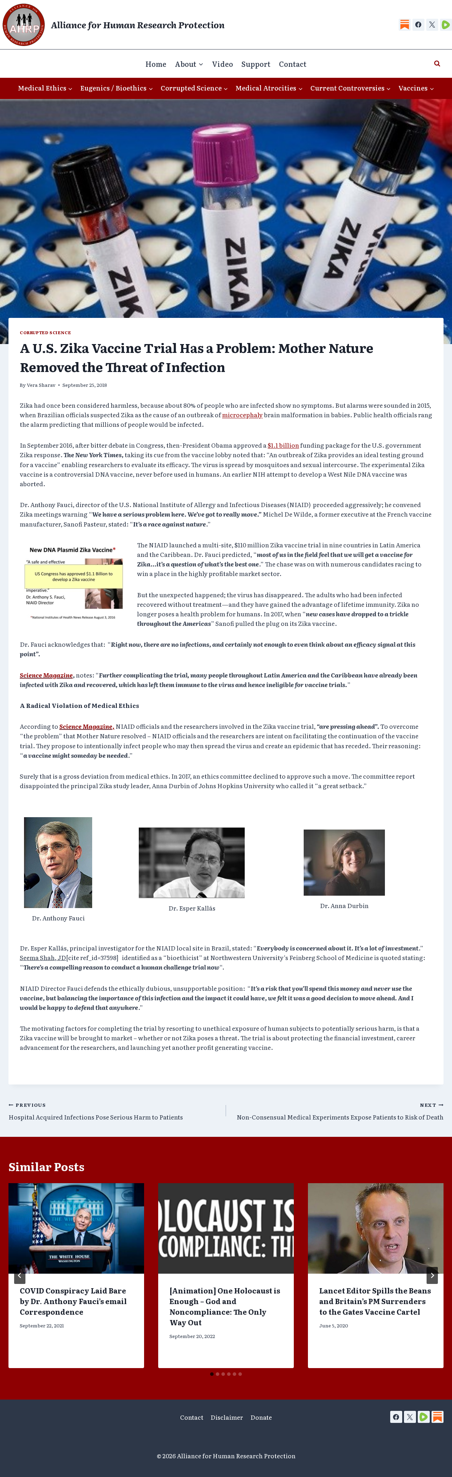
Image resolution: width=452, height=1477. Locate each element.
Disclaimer (226, 1417)
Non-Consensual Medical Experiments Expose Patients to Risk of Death (340, 1111)
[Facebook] (418, 25)
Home (155, 63)
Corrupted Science (45, 332)
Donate (261, 1417)
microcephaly (242, 414)
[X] (432, 25)
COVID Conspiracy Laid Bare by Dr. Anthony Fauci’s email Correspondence (73, 1301)
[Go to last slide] (19, 1275)
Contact (293, 63)
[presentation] (76, 1228)
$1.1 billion (283, 445)
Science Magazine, (86, 726)
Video (222, 63)
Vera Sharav (41, 384)
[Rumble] (446, 25)
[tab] (212, 1374)
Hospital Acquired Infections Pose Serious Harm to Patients (95, 1111)
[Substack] (405, 25)
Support (256, 63)
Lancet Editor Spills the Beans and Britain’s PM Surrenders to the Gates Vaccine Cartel (375, 1301)
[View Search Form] (437, 63)
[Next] (432, 1275)
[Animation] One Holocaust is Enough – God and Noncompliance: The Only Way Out (225, 1306)
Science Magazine (46, 674)
